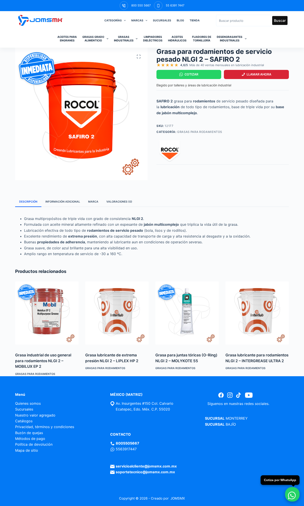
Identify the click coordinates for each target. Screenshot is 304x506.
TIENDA (195, 20)
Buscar (280, 20)
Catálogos (23, 421)
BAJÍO (231, 424)
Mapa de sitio (26, 450)
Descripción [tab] (28, 201)
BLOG (180, 20)
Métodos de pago (30, 438)
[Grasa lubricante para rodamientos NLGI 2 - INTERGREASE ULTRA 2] (257, 313)
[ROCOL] (169, 151)
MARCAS (137, 20)
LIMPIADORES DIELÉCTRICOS (152, 38)
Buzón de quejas (29, 433)
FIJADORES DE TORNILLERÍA (201, 38)
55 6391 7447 (175, 5)
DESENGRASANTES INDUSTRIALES (229, 38)
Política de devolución (34, 444)
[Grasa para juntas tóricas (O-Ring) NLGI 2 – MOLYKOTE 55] (187, 313)
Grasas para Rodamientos (199, 132)
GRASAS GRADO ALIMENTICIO (93, 38)
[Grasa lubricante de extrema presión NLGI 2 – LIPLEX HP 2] (117, 313)
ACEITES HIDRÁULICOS (177, 38)
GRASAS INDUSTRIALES (124, 38)
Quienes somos (28, 403)
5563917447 (126, 449)
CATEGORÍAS (113, 20)
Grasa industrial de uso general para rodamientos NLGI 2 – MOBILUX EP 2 (43, 361)
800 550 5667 (141, 5)
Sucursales (24, 409)
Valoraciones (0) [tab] (119, 201)
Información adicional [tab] (62, 201)
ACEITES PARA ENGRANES (67, 38)
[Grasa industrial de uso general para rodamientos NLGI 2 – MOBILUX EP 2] (47, 313)
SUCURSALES (162, 20)
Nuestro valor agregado (35, 415)
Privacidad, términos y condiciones (44, 427)
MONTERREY (237, 418)
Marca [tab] (93, 201)
